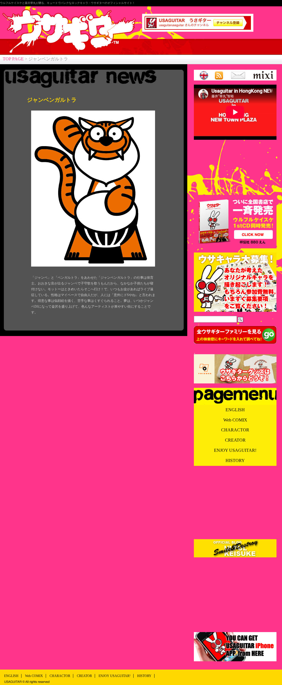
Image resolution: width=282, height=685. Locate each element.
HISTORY (235, 460)
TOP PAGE (13, 59)
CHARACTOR (235, 430)
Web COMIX (235, 420)
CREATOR (235, 440)
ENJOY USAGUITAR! (235, 450)
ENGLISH (235, 409)
